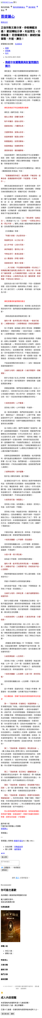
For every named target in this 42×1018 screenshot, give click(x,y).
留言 (21, 841)
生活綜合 (18, 44)
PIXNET (10, 986)
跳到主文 (4, 22)
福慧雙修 (17, 849)
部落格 (7, 51)
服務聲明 (23, 988)
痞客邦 (16, 841)
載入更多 (4, 857)
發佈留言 (4, 870)
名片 (7, 53)
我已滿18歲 (5, 1014)
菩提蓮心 (8, 16)
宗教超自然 (18, 847)
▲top (3, 853)
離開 (12, 1014)
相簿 (7, 48)
